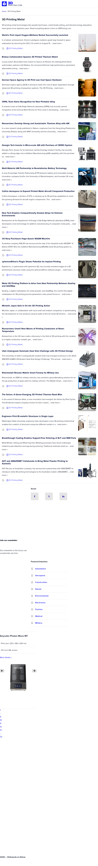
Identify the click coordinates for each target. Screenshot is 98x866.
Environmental (42, 595)
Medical (38, 616)
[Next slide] (34, 670)
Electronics (40, 602)
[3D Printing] (12, 3)
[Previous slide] (2, 670)
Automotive (40, 568)
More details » (6, 657)
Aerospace (40, 575)
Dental (38, 589)
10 (1, 720)
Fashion (39, 609)
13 (1, 730)
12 (1, 726)
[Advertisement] (49, 520)
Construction (41, 582)
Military (38, 623)
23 (1, 736)
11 (0, 723)
